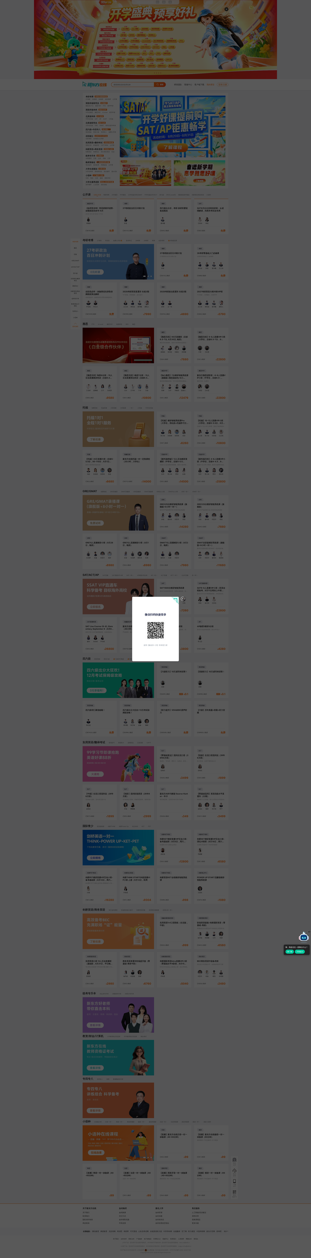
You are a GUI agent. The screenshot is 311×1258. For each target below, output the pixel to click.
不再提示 (300, 952)
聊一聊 (289, 952)
